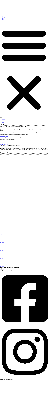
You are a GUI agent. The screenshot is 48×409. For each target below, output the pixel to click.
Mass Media (3, 17)
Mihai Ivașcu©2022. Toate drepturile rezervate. (6, 379)
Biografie (3, 119)
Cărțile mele (3, 16)
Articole (3, 18)
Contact (3, 19)
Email (1, 268)
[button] (24, 69)
